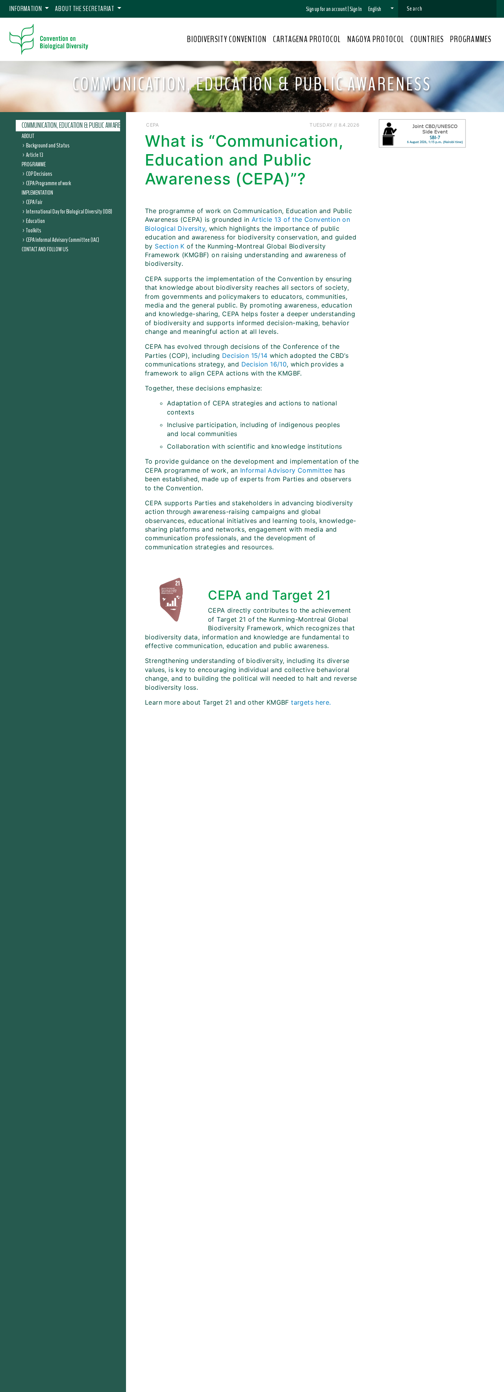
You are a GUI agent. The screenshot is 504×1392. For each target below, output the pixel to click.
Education (35, 220)
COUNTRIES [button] (427, 39)
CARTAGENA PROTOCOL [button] (307, 39)
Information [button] (26, 8)
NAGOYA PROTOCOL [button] (375, 39)
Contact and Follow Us (45, 249)
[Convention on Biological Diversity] (48, 39)
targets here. (311, 702)
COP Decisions (39, 173)
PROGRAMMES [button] (470, 39)
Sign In (356, 9)
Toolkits (33, 230)
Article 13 (34, 154)
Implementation (37, 192)
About (28, 135)
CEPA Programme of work (48, 183)
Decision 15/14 (245, 355)
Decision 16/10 (264, 364)
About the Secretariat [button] (85, 8)
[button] (381, 9)
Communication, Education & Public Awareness (77, 125)
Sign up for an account (326, 9)
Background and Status (47, 145)
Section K (170, 246)
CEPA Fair (34, 201)
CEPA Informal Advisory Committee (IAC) (62, 239)
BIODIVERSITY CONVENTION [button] (226, 39)
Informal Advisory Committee (286, 470)
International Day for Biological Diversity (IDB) (69, 211)
